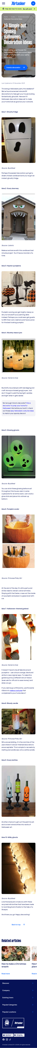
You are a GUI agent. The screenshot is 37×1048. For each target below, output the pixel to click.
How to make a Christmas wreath (14, 965)
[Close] (34, 9)
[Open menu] (4, 3)
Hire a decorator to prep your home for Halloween (17, 405)
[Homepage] (18, 3)
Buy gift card (27, 9)
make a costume (16, 690)
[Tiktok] (10, 1039)
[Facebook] (3, 1039)
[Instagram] (7, 1040)
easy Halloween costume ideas (22, 411)
